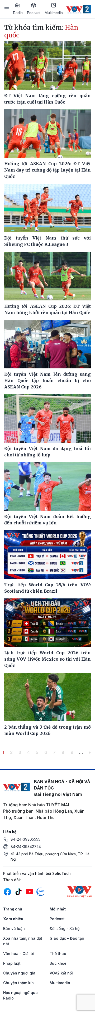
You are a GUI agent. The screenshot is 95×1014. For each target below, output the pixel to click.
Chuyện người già (19, 973)
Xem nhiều (13, 918)
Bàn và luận (14, 928)
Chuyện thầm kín (18, 983)
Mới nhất (58, 909)
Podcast (33, 13)
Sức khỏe (58, 963)
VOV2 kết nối (61, 973)
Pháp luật (12, 963)
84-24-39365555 (25, 839)
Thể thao (58, 953)
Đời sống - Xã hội (65, 928)
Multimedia (54, 13)
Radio (18, 13)
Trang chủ (12, 909)
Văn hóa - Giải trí (18, 953)
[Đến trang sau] (91, 752)
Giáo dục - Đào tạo (67, 938)
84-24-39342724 (26, 846)
